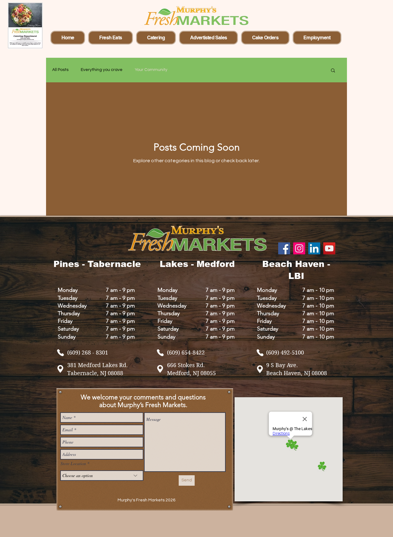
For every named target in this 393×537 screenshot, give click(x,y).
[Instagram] (299, 248)
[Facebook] (284, 248)
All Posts (60, 70)
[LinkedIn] (314, 248)
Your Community (151, 70)
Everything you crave (102, 70)
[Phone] (260, 353)
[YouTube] (329, 248)
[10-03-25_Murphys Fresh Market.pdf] (60, 353)
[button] (333, 71)
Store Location (73, 463)
